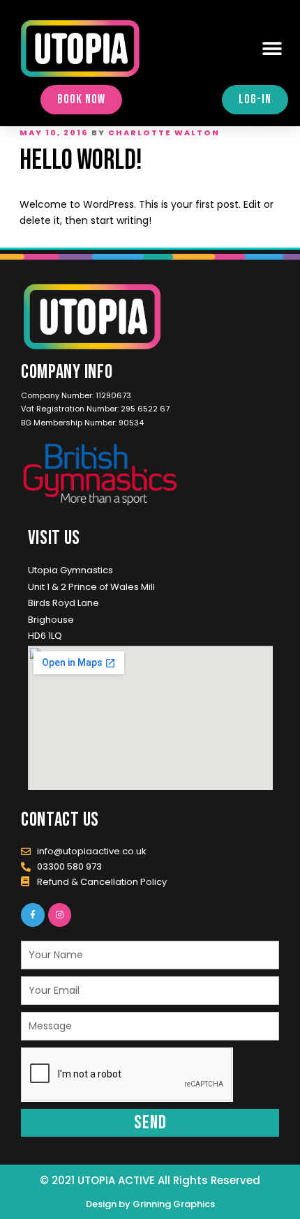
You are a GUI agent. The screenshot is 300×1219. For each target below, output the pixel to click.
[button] (272, 48)
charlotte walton (164, 132)
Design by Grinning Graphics (150, 1204)
